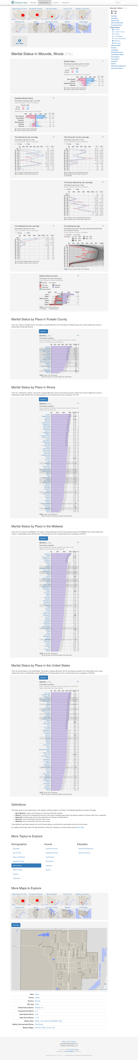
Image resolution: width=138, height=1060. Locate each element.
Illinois (37, 994)
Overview (33, 3)
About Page (80, 827)
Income (55, 3)
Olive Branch (39, 1024)
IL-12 (36, 1011)
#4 (53, 137)
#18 (78, 542)
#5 (103, 137)
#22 (78, 681)
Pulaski (37, 998)
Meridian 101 (39, 1008)
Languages (16, 878)
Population (16, 848)
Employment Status (52, 853)
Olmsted (37, 1028)
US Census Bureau (73, 1050)
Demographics (44, 3)
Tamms (49, 1028)
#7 (53, 225)
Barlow (37, 1021)
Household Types (18, 861)
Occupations (50, 861)
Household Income (52, 848)
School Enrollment (84, 853)
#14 (78, 403)
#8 (103, 225)
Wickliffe (54, 1021)
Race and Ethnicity (19, 857)
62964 (37, 1004)
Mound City (48, 1021)
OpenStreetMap (69, 1051)
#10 (78, 335)
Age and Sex (17, 853)
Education (65, 3)
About (64, 1042)
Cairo (42, 1021)
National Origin (17, 870)
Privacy (73, 1042)
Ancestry (15, 874)
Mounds (37, 1001)
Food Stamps (50, 857)
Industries (49, 865)
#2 (53, 98)
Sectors (48, 870)
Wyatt (60, 1021)
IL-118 (37, 1018)
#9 (78, 275)
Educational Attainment (86, 848)
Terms (69, 1042)
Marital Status (17, 865)
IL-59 (36, 1014)
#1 (103, 61)
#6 (103, 182)
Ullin (53, 1028)
